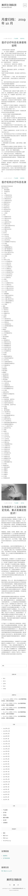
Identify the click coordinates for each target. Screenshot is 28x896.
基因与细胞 (6, 817)
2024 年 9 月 (6, 749)
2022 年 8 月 (6, 751)
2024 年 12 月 (6, 741)
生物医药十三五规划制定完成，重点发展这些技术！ (14, 510)
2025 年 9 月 (6, 733)
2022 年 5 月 (6, 759)
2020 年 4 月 (6, 779)
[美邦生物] (9, 5)
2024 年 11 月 (6, 743)
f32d (4, 686)
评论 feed (5, 838)
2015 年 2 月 (6, 799)
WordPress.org (7, 840)
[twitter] (18, 885)
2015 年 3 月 (6, 797)
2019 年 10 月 (6, 781)
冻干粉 (4, 812)
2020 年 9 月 (6, 766)
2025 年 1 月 (6, 738)
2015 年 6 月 (6, 794)
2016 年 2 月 (6, 787)
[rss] (10, 885)
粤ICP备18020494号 (6, 871)
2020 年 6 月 (6, 774)
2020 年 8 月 (6, 769)
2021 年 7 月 (6, 761)
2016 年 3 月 (6, 784)
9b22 (4, 681)
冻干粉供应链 (6, 858)
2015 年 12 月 (6, 792)
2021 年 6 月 (6, 764)
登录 (4, 833)
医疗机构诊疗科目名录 (14, 182)
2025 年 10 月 (6, 731)
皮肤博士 (5, 855)
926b (4, 683)
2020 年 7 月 (6, 771)
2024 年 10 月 (6, 746)
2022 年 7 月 (6, 754)
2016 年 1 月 (6, 789)
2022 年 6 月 (6, 756)
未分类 (4, 820)
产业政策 (16, 38)
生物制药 (5, 822)
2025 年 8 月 (6, 736)
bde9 (4, 688)
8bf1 (4, 678)
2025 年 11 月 (6, 728)
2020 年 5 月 (6, 776)
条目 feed (5, 835)
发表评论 (22, 38)
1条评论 (22, 503)
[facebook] (14, 885)
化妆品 (4, 815)
